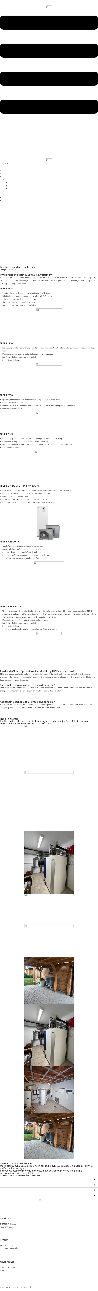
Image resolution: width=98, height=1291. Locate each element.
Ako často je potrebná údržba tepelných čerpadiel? (23, 1190)
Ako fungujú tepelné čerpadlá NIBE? (17, 1179)
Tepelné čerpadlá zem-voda (19, 137)
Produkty (5, 131)
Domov (5, 125)
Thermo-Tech (5, 1)
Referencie (6, 152)
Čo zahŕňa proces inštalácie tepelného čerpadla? (22, 1195)
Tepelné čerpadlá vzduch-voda (20, 140)
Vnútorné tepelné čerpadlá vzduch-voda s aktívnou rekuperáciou (34, 143)
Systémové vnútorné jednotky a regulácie (21, 146)
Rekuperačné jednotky (14, 149)
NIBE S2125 (6, 288)
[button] (49, 65)
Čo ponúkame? (8, 128)
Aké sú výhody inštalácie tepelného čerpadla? (21, 1185)
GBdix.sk (44, 1287)
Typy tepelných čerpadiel (15, 134)
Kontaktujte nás (8, 155)
